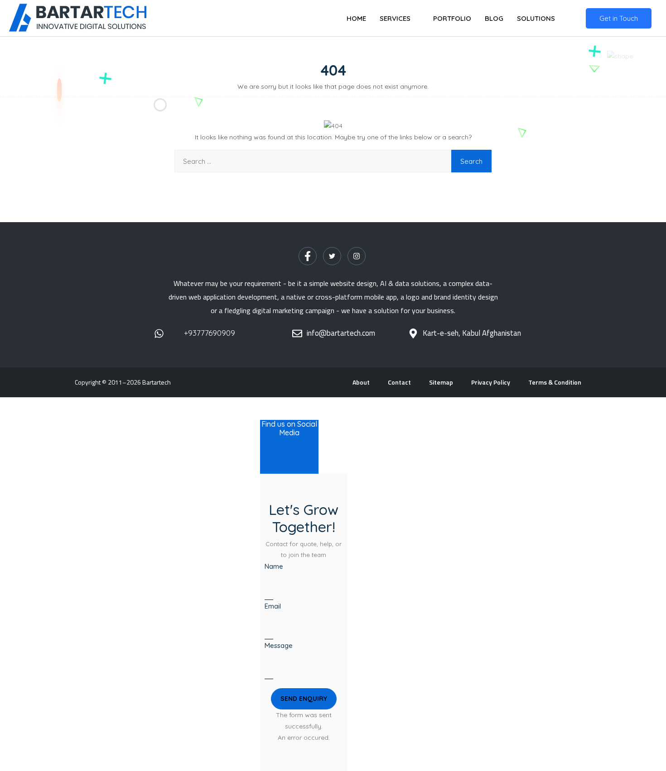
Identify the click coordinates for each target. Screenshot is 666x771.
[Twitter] (332, 256)
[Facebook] (308, 256)
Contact (399, 382)
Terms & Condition (554, 382)
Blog (494, 18)
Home (356, 18)
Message (279, 645)
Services (395, 18)
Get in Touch (618, 18)
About (361, 382)
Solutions (536, 18)
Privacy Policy (490, 382)
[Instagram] (356, 256)
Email (273, 606)
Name (274, 566)
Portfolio (452, 18)
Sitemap (441, 382)
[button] (304, 698)
